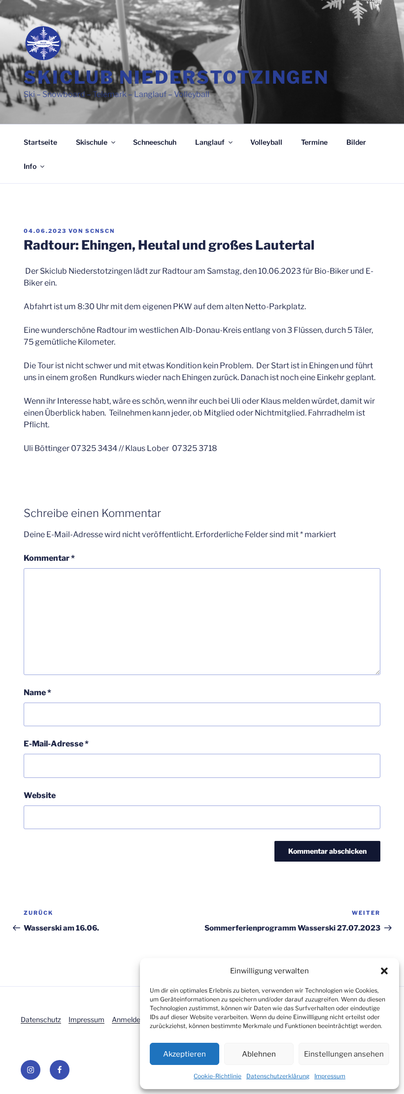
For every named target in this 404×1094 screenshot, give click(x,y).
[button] (384, 971)
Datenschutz (41, 1019)
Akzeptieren (184, 1054)
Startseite (40, 142)
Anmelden (128, 1019)
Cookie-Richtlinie (217, 1076)
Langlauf (210, 142)
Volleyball (266, 142)
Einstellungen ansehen (344, 1054)
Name (37, 692)
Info (30, 166)
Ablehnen (259, 1054)
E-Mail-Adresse (56, 743)
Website (40, 795)
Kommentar (49, 558)
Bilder (356, 142)
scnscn (100, 230)
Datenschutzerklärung (277, 1076)
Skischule (91, 142)
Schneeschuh (154, 142)
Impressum (329, 1076)
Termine (314, 142)
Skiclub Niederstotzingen (176, 77)
